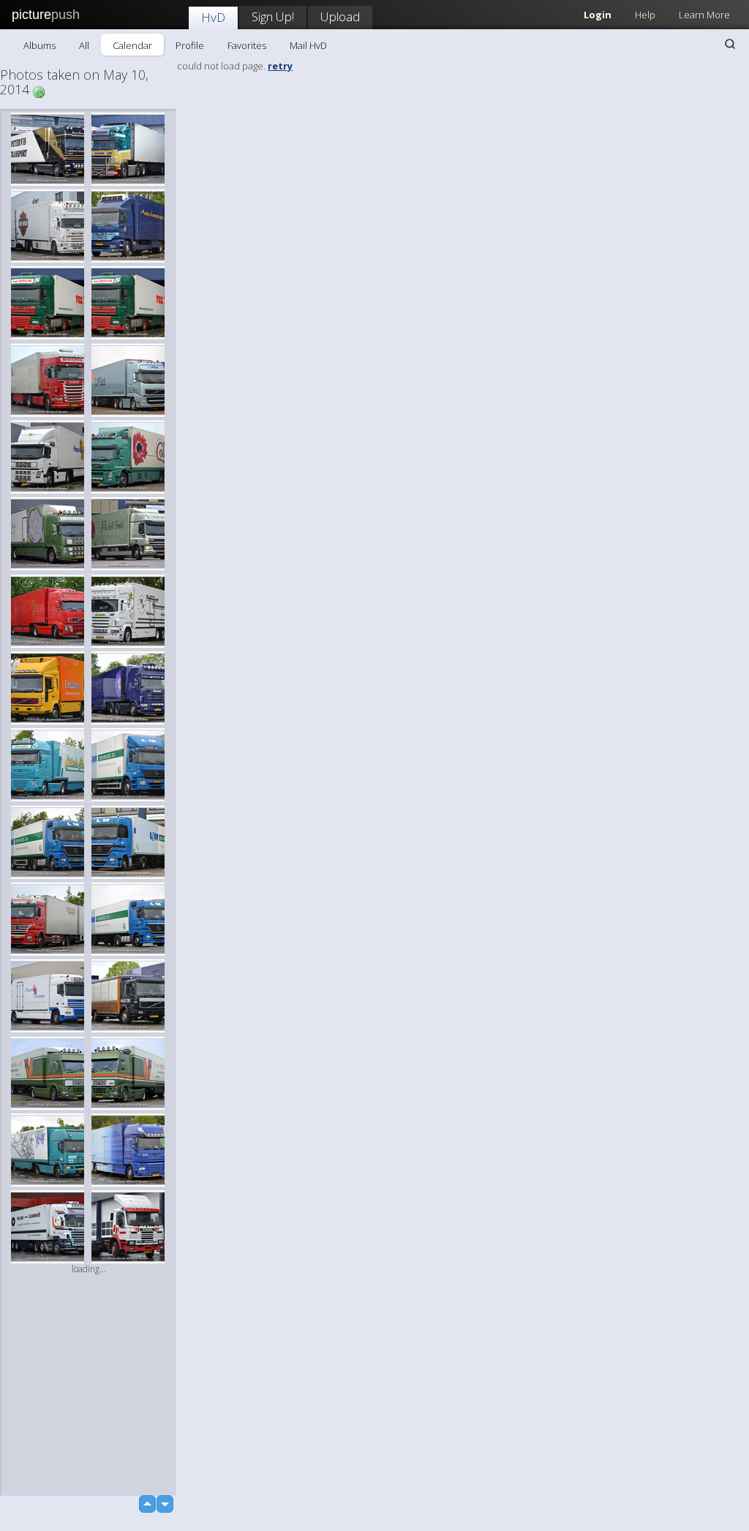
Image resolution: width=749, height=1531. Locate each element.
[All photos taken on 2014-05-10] (39, 91)
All (84, 45)
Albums (39, 45)
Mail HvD (308, 45)
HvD (213, 17)
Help (645, 14)
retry (280, 65)
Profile (190, 45)
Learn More (704, 14)
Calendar (132, 45)
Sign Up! (273, 16)
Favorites (246, 45)
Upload (340, 16)
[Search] (730, 44)
